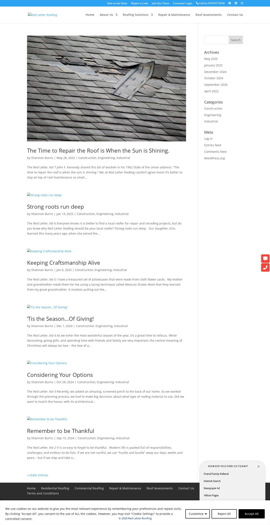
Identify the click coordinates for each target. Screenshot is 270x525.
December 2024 (215, 72)
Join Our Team (160, 3)
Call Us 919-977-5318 (212, 3)
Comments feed (215, 152)
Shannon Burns (42, 158)
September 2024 (215, 85)
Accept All (252, 514)
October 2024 (213, 78)
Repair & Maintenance (174, 15)
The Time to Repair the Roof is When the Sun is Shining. (98, 150)
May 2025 (211, 59)
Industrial (123, 158)
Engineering (106, 158)
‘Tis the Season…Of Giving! (60, 318)
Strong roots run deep (55, 206)
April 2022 (211, 91)
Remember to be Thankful (60, 431)
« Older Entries (37, 475)
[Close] (265, 503)
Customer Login (182, 3)
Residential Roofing (55, 488)
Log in (208, 139)
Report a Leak (139, 3)
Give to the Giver (117, 3)
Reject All (224, 514)
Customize (196, 514)
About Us (106, 15)
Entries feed (212, 145)
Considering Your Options (60, 375)
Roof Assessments (209, 15)
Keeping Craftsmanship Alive (63, 262)
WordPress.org (214, 158)
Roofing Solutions (135, 15)
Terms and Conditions (43, 493)
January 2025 (213, 65)
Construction (87, 158)
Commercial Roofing (89, 488)
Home (90, 15)
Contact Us (235, 15)
